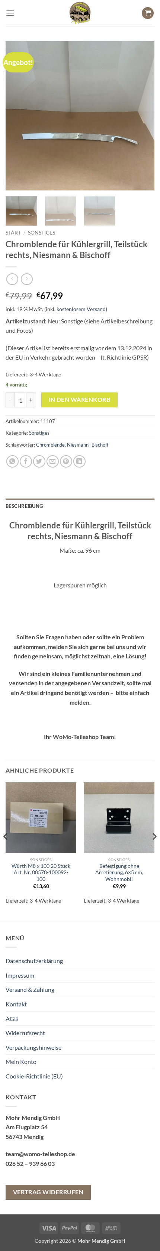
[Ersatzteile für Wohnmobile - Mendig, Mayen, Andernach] (80, 13)
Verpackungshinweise (33, 1047)
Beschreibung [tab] (24, 506)
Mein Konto (21, 1061)
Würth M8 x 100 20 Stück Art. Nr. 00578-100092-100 (41, 872)
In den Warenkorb (79, 399)
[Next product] (12, 279)
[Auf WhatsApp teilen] (12, 461)
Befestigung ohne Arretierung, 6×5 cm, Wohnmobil (119, 872)
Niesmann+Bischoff (87, 445)
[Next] (142, 116)
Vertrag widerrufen (48, 1192)
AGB (12, 1018)
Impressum (20, 975)
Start (13, 233)
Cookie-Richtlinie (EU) (34, 1076)
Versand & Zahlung (30, 989)
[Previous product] (26, 279)
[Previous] (18, 116)
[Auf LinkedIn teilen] (79, 461)
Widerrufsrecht (25, 1032)
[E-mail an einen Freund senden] (53, 461)
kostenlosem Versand (81, 309)
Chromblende (50, 445)
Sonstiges (41, 233)
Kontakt (16, 1004)
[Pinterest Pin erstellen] (66, 461)
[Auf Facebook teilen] (26, 461)
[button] (10, 13)
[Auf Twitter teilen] (39, 461)
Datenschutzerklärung (34, 960)
